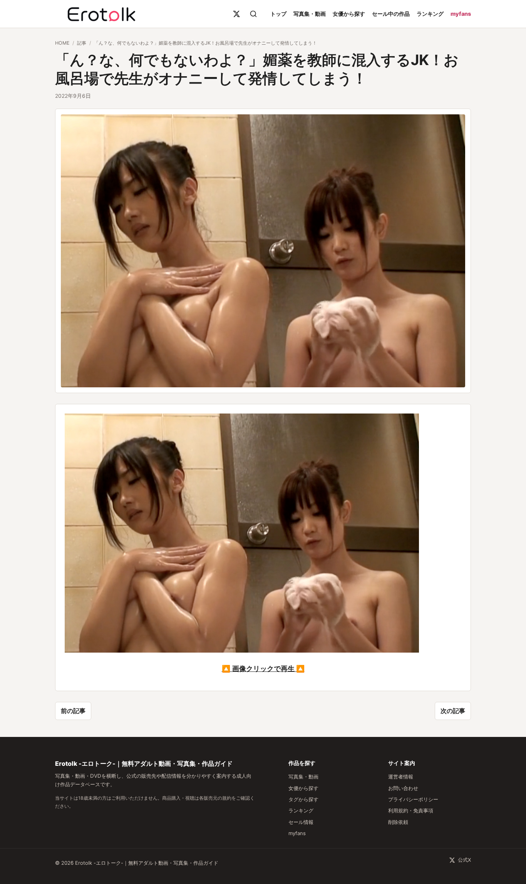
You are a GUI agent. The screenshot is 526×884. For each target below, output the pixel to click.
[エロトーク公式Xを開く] (236, 14)
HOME (62, 43)
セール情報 (300, 822)
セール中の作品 (391, 13)
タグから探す (303, 799)
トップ (278, 13)
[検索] (253, 14)
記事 (81, 43)
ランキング (430, 13)
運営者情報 (400, 777)
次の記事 (453, 711)
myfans (461, 13)
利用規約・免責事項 (410, 810)
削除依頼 (398, 822)
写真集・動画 (309, 13)
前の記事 (73, 711)
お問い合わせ (403, 788)
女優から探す (349, 13)
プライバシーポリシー (413, 799)
